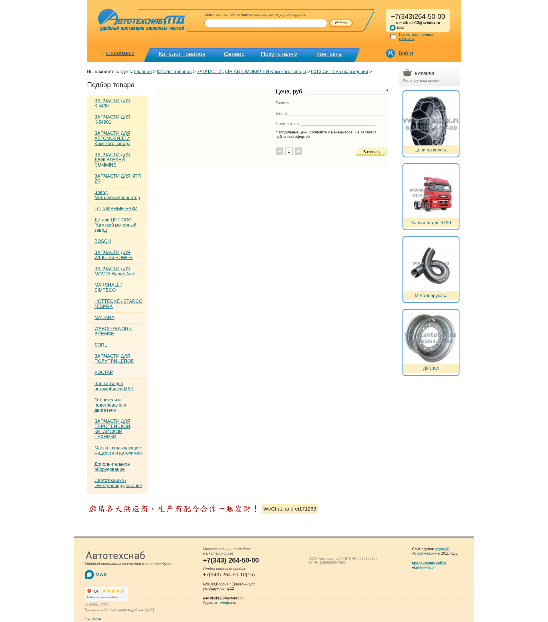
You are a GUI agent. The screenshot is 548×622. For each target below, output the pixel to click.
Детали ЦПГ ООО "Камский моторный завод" (115, 225)
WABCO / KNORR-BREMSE (113, 331)
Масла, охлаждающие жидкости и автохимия (118, 450)
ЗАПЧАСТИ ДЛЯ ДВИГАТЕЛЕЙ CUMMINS (112, 159)
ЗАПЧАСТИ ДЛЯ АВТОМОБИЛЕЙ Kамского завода (251, 71)
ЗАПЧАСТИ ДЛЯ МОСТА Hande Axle (114, 271)
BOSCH (102, 241)
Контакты (329, 54)
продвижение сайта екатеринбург (429, 565)
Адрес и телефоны (219, 602)
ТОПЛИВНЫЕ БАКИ (116, 208)
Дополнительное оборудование (112, 467)
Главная (143, 71)
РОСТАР (103, 372)
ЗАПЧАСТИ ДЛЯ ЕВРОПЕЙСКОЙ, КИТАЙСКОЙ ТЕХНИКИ (112, 429)
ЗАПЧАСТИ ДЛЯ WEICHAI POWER (113, 255)
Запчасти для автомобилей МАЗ (114, 386)
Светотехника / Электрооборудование (118, 483)
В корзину (371, 152)
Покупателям (279, 54)
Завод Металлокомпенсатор (117, 195)
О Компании (120, 53)
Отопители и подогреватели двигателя (110, 405)
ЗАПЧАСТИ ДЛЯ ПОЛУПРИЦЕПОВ (114, 359)
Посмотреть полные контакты (416, 36)
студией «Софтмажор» (430, 551)
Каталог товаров (182, 54)
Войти (406, 53)
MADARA (104, 317)
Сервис (234, 54)
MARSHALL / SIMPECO (108, 288)
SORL (100, 345)
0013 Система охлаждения (339, 71)
